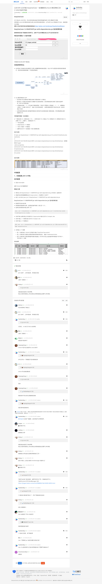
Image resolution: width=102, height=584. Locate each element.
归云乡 (20, 338)
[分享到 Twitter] (77, 36)
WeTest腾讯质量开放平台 (27, 575)
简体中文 (18, 577)
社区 (22, 1)
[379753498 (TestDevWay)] (66, 8)
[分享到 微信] (82, 36)
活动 (47, 1)
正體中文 (23, 577)
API (46, 570)
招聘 (30, 1)
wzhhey (20, 430)
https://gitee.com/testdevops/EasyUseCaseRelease (50, 26)
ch (19, 270)
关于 (17, 570)
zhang (20, 284)
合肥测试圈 (24, 12)
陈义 (19, 277)
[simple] (16, 411)
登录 (88, 1)
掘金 (38, 575)
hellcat (20, 305)
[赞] (67, 277)
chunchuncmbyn (42, 12)
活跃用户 (21, 570)
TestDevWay (17, 12)
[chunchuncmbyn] (16, 552)
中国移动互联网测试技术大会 (30, 570)
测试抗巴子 (21, 511)
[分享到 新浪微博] (79, 36)
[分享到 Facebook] (81, 36)
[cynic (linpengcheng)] (16, 345)
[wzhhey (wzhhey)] (16, 430)
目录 (66, 17)
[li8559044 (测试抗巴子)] (16, 512)
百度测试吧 (54, 575)
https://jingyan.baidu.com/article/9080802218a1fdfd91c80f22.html (36, 483)
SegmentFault (43, 575)
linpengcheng (22, 345)
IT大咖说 (60, 575)
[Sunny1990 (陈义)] (16, 277)
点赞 (66, 300)
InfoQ (35, 575)
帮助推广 (50, 570)
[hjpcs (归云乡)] (16, 338)
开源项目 (42, 1)
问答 (26, 1)
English (28, 577)
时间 (63, 300)
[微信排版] (67, 260)
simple (18, 411)
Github (43, 570)
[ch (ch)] (16, 270)
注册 (84, 1)
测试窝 (49, 575)
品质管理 (17, 8)
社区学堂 (36, 1)
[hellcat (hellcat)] (16, 305)
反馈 (39, 570)
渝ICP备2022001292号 (30, 580)
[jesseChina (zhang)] (16, 284)
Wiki (52, 1)
